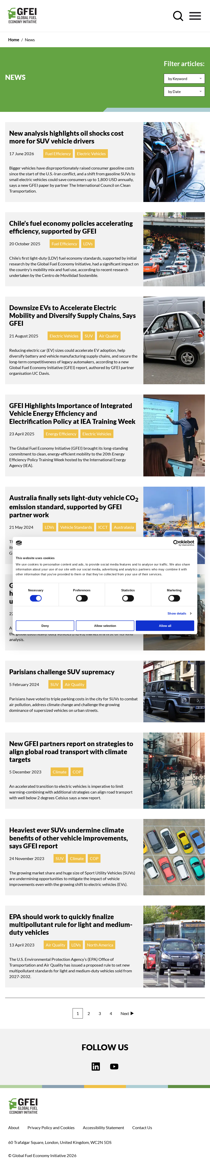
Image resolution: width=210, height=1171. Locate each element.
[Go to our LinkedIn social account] (96, 1066)
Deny (45, 625)
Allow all (165, 625)
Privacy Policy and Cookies (51, 1127)
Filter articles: (184, 64)
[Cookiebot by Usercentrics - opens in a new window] (176, 543)
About (13, 1127)
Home (13, 39)
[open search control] (178, 16)
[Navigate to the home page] (22, 16)
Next (125, 1013)
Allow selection (105, 625)
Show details (177, 613)
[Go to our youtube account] (114, 1066)
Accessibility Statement (103, 1127)
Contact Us (142, 1127)
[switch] (82, 599)
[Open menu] (195, 16)
